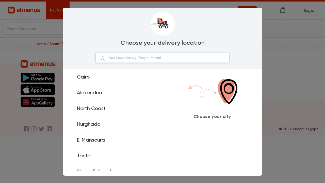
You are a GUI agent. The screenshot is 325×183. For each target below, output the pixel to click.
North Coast (91, 108)
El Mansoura (91, 140)
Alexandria (89, 92)
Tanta (84, 155)
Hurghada (89, 124)
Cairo (83, 77)
